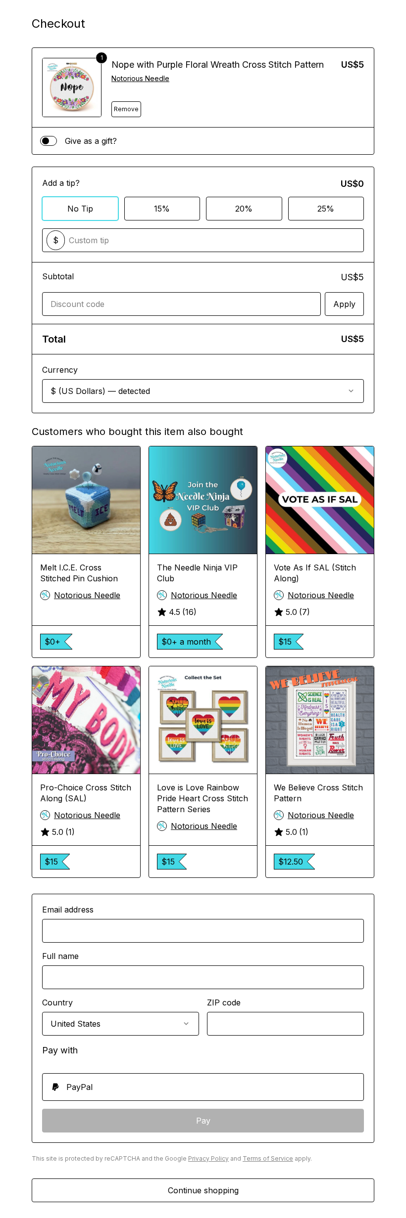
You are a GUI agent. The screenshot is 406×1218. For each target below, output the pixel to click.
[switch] (48, 141)
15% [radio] (162, 209)
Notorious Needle (140, 78)
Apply (344, 304)
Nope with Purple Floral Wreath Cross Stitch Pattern (217, 64)
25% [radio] (325, 209)
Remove (126, 109)
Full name (60, 956)
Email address (68, 909)
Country (57, 1002)
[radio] (203, 1087)
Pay (203, 1121)
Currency (60, 370)
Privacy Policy (208, 1158)
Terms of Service (268, 1158)
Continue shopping (203, 1190)
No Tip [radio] (80, 209)
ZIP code (224, 1002)
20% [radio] (244, 209)
